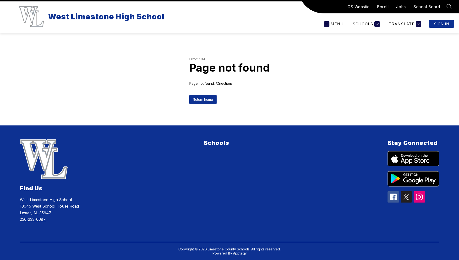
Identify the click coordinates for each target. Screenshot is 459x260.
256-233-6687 (33, 219)
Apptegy (240, 253)
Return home (203, 99)
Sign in (441, 24)
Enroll (382, 6)
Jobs (401, 6)
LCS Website (357, 6)
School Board (426, 6)
